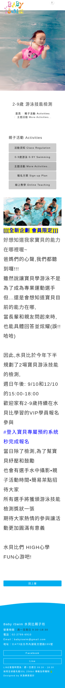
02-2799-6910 (22, 634)
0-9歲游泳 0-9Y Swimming (32, 157)
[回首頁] (13, 7)
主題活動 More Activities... (32, 166)
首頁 (18, 113)
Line (32, 661)
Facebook (32, 653)
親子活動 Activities (37, 113)
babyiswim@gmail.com (30, 639)
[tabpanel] (32, 50)
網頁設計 (30, 675)
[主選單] (58, 4)
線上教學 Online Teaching (32, 184)
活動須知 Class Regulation (32, 147)
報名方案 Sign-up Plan (32, 175)
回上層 (32, 583)
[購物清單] (50, 4)
